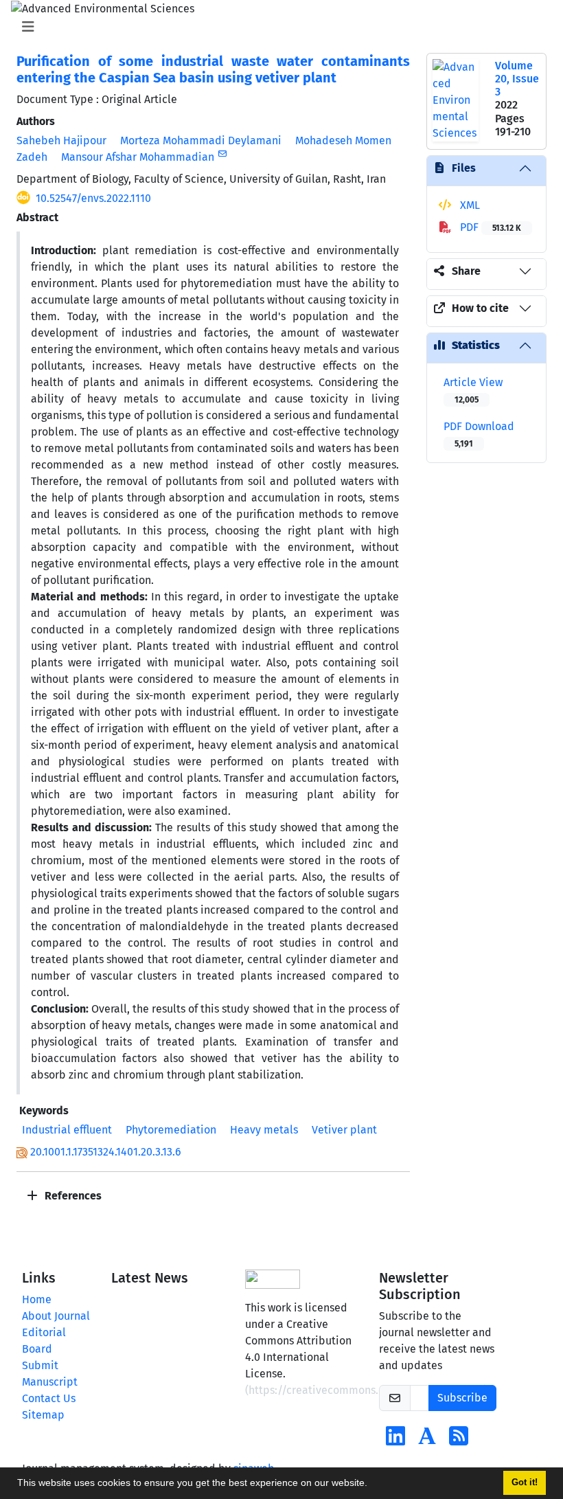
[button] (372, 1485)
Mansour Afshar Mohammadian (137, 157)
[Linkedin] (395, 1440)
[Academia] (427, 1440)
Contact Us (49, 1398)
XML (468, 205)
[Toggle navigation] (277, 26)
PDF (489, 227)
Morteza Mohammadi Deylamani (201, 140)
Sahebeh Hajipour (61, 140)
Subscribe (462, 1397)
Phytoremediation (171, 1129)
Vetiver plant (344, 1129)
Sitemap (43, 1414)
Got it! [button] (525, 1482)
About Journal (56, 1315)
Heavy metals (264, 1129)
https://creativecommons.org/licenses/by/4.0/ (366, 1390)
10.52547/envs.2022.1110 (93, 198)
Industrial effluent (67, 1129)
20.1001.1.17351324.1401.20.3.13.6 (105, 1151)
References (72, 1195)
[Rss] (458, 1440)
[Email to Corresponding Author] (222, 154)
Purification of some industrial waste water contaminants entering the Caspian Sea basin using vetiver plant (213, 69)
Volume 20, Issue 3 (517, 78)
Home (36, 1299)
